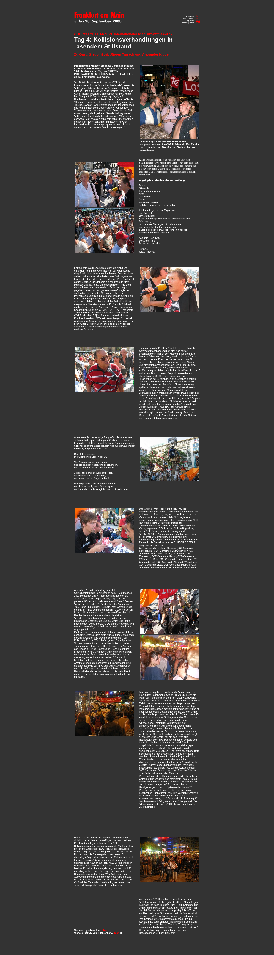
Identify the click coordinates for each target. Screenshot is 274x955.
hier (198, 16)
